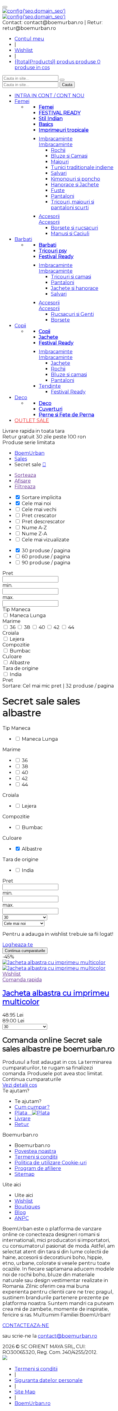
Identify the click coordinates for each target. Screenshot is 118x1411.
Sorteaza (25, 475)
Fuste (58, 190)
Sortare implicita (41, 497)
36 (13, 627)
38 (27, 627)
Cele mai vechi (39, 509)
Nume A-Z (34, 528)
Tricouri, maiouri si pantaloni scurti (72, 204)
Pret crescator (39, 515)
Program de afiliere (38, 1168)
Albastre (20, 662)
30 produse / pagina (46, 550)
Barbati (23, 239)
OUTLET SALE (32, 420)
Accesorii (49, 216)
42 (57, 627)
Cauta (67, 84)
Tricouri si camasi (71, 277)
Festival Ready (68, 392)
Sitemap (24, 1174)
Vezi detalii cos (19, 1085)
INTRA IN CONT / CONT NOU (49, 95)
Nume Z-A (34, 534)
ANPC (22, 1218)
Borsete (60, 320)
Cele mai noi (36, 503)
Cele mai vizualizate (45, 540)
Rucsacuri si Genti (72, 314)
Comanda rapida (22, 980)
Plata (23, 1113)
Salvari (59, 173)
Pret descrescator (43, 521)
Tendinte (50, 386)
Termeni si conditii (36, 1157)
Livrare (23, 1118)
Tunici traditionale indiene (82, 167)
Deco (21, 397)
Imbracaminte (56, 139)
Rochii (58, 150)
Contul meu (29, 39)
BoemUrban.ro (33, 1403)
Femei (22, 101)
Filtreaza (25, 486)
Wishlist (24, 50)
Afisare (23, 481)
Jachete (60, 363)
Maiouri (60, 162)
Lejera (17, 639)
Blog (20, 1212)
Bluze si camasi (69, 374)
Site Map (25, 1392)
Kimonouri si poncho (75, 179)
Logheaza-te (17, 945)
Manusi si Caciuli (70, 233)
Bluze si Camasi (69, 156)
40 (42, 627)
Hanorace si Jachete (75, 185)
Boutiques (27, 1207)
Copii (20, 326)
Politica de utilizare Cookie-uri (51, 1163)
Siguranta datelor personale (49, 1380)
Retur (22, 1124)
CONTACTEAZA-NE (25, 1325)
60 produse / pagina (46, 557)
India (15, 674)
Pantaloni (62, 196)
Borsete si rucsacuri (74, 228)
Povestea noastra (35, 1151)
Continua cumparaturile (25, 950)
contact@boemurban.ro (67, 1336)
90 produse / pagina (46, 563)
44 (71, 627)
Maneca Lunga (28, 615)
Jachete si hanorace (74, 288)
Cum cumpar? (32, 1107)
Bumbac (20, 651)
